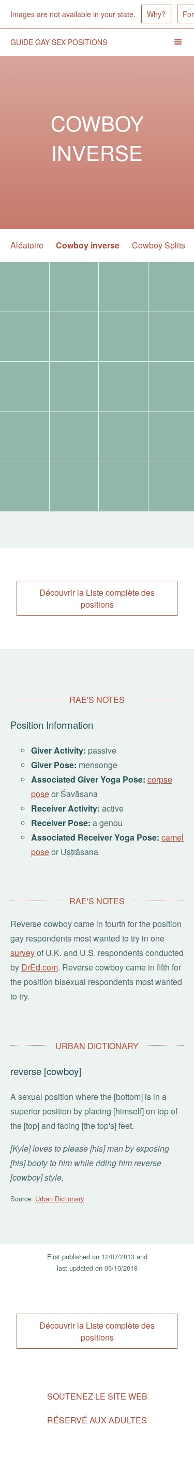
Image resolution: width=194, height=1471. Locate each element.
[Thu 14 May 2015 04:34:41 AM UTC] (74, 386)
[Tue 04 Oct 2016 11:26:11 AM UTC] (24, 337)
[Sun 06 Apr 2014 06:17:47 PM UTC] (123, 437)
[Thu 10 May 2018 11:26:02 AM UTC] (24, 287)
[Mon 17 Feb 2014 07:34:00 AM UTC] (74, 487)
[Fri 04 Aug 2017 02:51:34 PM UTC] (74, 287)
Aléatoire (26, 245)
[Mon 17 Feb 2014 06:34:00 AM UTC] (123, 487)
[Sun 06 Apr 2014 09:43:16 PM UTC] (74, 437)
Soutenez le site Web (97, 1396)
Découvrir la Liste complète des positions (97, 598)
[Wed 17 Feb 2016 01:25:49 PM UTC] (74, 337)
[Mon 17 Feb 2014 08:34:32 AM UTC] (24, 487)
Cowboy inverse (88, 245)
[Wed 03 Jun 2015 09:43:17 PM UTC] (24, 386)
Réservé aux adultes (97, 1420)
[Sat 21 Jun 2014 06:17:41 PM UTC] (24, 437)
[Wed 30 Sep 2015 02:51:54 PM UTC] (123, 337)
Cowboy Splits (158, 245)
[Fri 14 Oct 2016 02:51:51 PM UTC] (123, 287)
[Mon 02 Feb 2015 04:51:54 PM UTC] (123, 386)
